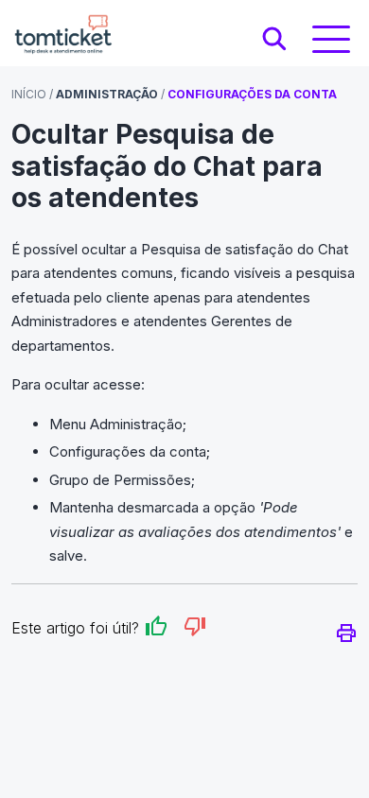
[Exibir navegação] (331, 39)
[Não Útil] (195, 629)
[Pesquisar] (274, 40)
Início (28, 94)
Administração (107, 94)
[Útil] (156, 629)
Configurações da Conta (252, 94)
